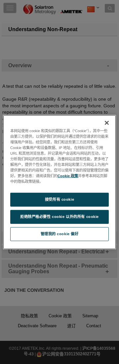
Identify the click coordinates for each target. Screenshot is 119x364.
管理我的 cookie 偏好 (60, 234)
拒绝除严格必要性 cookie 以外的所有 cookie (59, 217)
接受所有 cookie (59, 199)
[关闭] (106, 122)
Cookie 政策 (68, 176)
